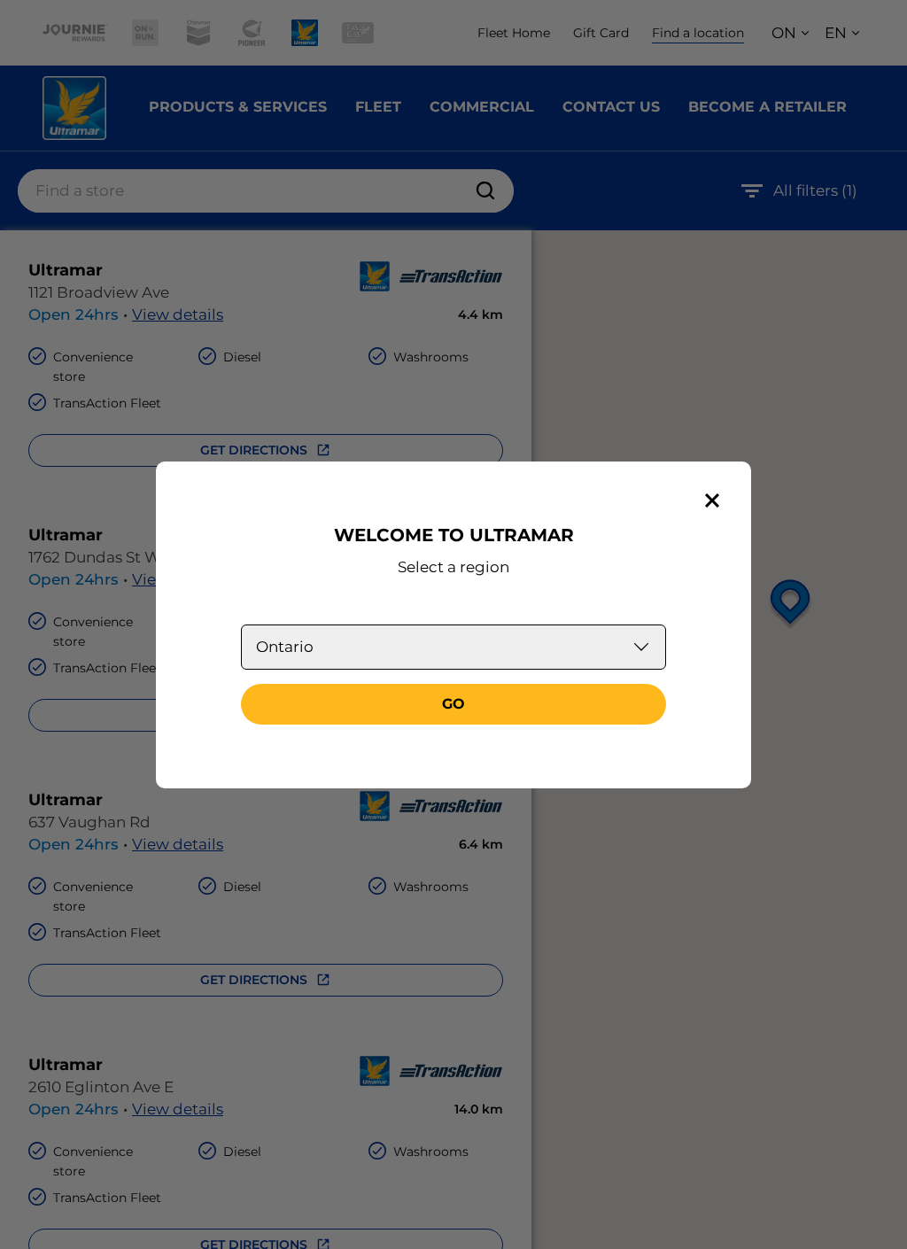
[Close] (712, 500)
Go (453, 703)
